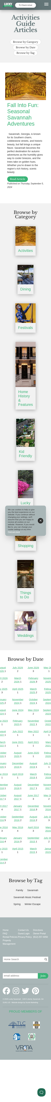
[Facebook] (7, 991)
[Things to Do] (25, 574)
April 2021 (33, 742)
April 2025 (17, 689)
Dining (25, 289)
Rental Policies (10, 937)
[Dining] (25, 274)
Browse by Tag (25, 52)
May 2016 (17, 827)
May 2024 (33, 710)
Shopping (25, 546)
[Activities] (25, 236)
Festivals (25, 328)
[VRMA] (25, 1048)
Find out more (14, 532)
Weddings (25, 636)
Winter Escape (33, 904)
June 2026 (33, 667)
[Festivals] (25, 313)
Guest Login (24, 933)
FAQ (5, 933)
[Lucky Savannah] (8, 5)
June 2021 (17, 742)
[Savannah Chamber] (38, 1025)
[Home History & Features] (26, 364)
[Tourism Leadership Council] (18, 1025)
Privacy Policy (25, 937)
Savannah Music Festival (27, 897)
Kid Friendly (25, 454)
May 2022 (33, 731)
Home (6, 930)
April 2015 (17, 848)
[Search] (46, 959)
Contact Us (23, 930)
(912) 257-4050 (40, 937)
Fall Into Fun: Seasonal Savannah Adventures (23, 114)
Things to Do (25, 595)
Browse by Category (25, 41)
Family (19, 890)
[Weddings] (25, 621)
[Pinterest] (35, 991)
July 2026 (18, 667)
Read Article (17, 179)
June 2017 (33, 795)
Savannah (32, 890)
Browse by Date (25, 47)
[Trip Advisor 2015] (33, 1036)
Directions (38, 930)
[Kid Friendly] (25, 433)
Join (43, 975)
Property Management (9, 942)
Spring (17, 904)
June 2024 (17, 710)
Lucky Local (25, 505)
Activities (25, 251)
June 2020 (33, 752)
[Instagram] (17, 991)
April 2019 (17, 774)
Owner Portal (39, 933)
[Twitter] (26, 991)
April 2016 (33, 827)
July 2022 (18, 731)
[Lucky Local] (25, 484)
